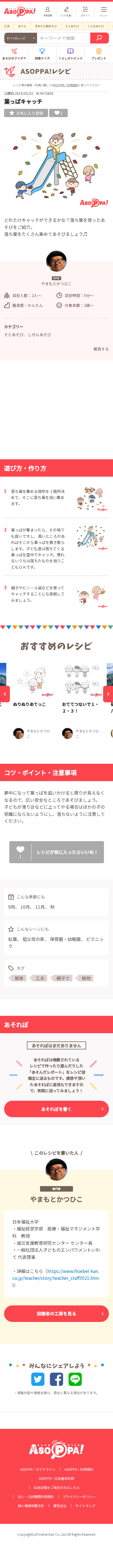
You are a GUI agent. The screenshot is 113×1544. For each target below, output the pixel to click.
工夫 (40, 978)
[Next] (108, 694)
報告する (101, 349)
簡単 (19, 978)
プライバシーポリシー (79, 1496)
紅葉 (12, 939)
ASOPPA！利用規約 (66, 85)
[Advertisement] (56, 411)
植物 (86, 978)
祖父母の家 (33, 939)
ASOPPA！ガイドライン (37, 1469)
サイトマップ (85, 1505)
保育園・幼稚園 (65, 939)
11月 (40, 906)
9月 (11, 906)
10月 (25, 906)
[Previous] (5, 694)
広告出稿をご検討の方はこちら (57, 1487)
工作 (7, 26)
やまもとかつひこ (56, 1199)
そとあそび (72, 26)
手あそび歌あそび (46, 26)
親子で (63, 978)
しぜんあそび (39, 334)
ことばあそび (95, 26)
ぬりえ (22, 26)
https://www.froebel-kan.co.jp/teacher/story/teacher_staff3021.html (55, 1278)
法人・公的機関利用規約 (36, 1496)
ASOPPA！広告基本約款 (56, 1478)
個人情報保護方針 (31, 1505)
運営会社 (59, 1505)
